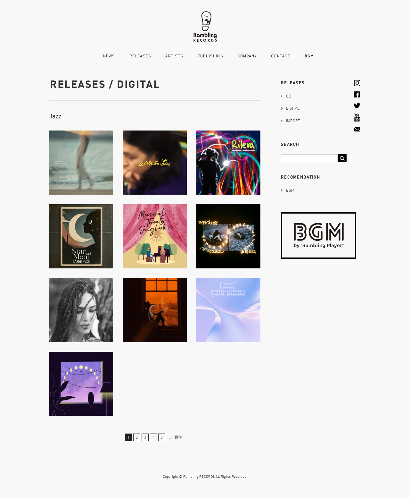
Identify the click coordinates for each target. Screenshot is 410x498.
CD (288, 96)
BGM (309, 56)
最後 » (180, 437)
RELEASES (140, 56)
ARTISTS (174, 56)
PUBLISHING (210, 56)
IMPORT (293, 120)
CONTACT (280, 56)
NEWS (109, 56)
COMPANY (247, 56)
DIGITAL (292, 108)
